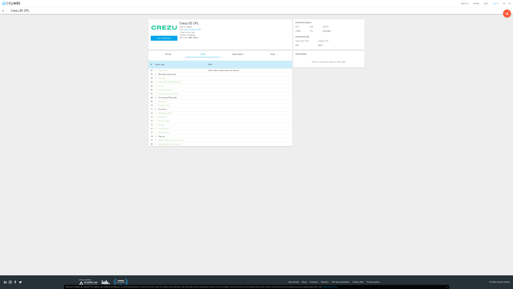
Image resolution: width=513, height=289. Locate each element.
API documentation (340, 282)
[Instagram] (10, 284)
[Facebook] (15, 284)
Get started (164, 38)
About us (464, 4)
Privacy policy (373, 282)
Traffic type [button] (159, 65)
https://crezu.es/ (191, 30)
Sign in (495, 4)
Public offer (358, 282)
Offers (476, 4)
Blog (486, 4)
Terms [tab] (168, 54)
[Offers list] (3, 11)
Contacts (314, 282)
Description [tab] (237, 54)
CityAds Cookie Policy (329, 287)
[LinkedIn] (5, 284)
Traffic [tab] (203, 54)
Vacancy (325, 282)
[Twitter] (20, 284)
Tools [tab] (272, 54)
